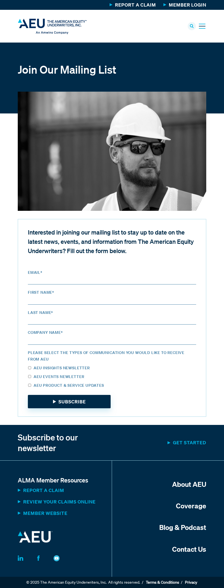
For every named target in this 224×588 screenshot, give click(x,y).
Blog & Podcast (182, 527)
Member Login (187, 5)
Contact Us (189, 549)
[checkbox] (112, 377)
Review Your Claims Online (59, 502)
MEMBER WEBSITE (45, 513)
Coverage (191, 505)
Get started (189, 442)
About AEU (189, 484)
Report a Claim (135, 5)
